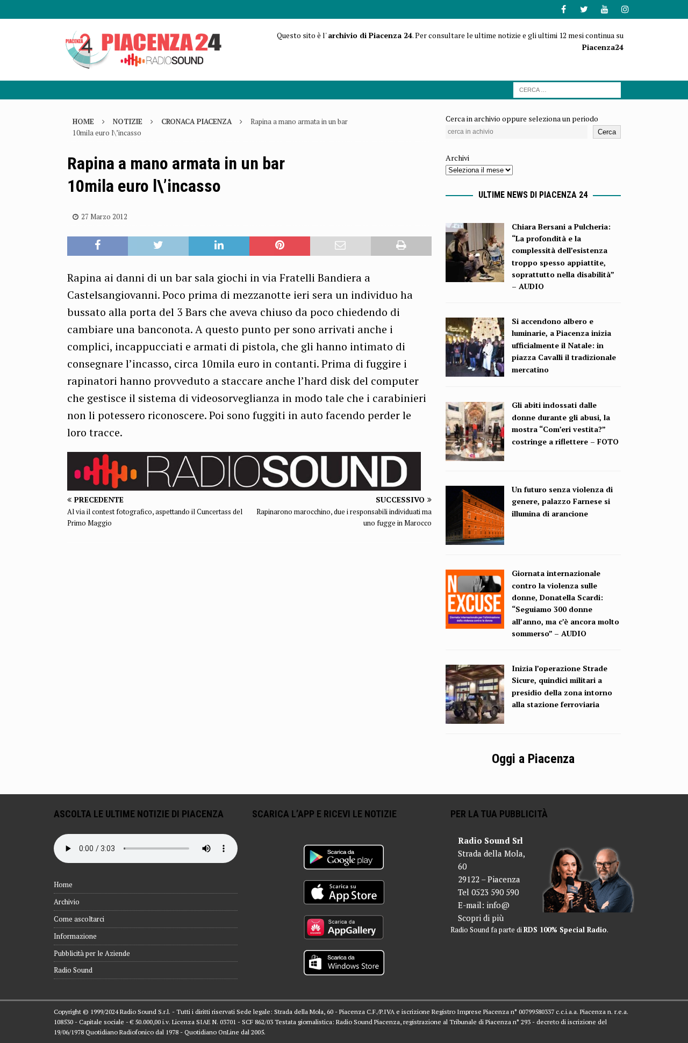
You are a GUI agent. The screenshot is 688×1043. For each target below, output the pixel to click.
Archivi (457, 158)
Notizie (127, 121)
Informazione (75, 936)
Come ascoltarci (79, 919)
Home (63, 884)
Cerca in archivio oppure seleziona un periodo (522, 118)
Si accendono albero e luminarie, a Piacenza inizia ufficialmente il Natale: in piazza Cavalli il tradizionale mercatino (564, 345)
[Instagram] (624, 9)
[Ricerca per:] (567, 89)
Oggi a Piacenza (533, 758)
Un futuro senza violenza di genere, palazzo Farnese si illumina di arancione (562, 501)
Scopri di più (481, 917)
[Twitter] (584, 9)
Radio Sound (73, 970)
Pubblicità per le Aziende (92, 953)
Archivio (67, 902)
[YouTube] (604, 9)
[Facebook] (563, 9)
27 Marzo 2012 (104, 216)
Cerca (607, 132)
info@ (498, 905)
